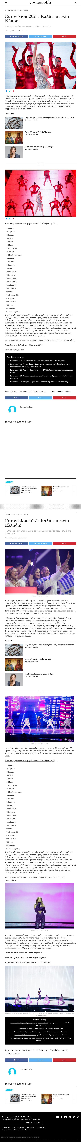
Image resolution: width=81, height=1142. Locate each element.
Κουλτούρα (20, 1128)
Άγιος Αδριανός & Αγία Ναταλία (38, 132)
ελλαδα (52, 391)
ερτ (46, 1050)
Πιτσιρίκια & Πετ (6, 1130)
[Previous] (38, 163)
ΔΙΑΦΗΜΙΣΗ (76, 1140)
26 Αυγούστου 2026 (26, 1100)
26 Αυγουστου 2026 (32, 120)
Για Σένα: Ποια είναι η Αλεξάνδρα (39, 147)
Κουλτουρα (13, 10)
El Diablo (14, 391)
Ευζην (13, 1128)
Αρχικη (7, 10)
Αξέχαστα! (27, 1130)
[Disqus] (40, 451)
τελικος (68, 391)
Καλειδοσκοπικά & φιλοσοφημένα (35, 1128)
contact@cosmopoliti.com (18, 1140)
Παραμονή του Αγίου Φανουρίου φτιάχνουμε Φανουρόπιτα (49, 117)
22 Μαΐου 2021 (22, 31)
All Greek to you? (18, 1130)
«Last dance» (15, 1050)
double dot (36, 1137)
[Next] (42, 163)
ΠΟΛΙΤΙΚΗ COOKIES (42, 1140)
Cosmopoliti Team (11, 31)
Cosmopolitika (6, 1128)
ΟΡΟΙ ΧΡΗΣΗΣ (51, 1140)
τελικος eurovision (13, 1053)
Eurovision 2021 (25, 391)
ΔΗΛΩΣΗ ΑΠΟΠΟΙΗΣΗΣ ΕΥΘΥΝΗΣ (64, 1140)
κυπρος (60, 391)
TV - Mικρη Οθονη (23, 10)
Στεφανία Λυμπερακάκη (58, 1050)
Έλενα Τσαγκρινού (41, 391)
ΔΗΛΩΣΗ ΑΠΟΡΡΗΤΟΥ (31, 1140)
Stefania (40, 1050)
